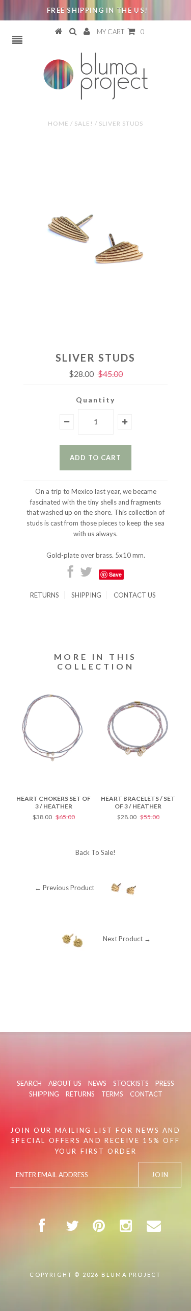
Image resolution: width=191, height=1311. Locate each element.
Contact (146, 1094)
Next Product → (127, 939)
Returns (44, 595)
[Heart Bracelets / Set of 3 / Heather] (138, 765)
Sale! (83, 123)
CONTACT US (135, 595)
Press (164, 1083)
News (97, 1083)
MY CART (121, 32)
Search (29, 1083)
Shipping (86, 595)
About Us (64, 1083)
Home (58, 123)
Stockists (131, 1083)
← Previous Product (64, 888)
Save (115, 574)
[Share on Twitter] (86, 574)
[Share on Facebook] (70, 574)
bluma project (131, 1274)
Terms (112, 1094)
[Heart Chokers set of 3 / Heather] (53, 765)
